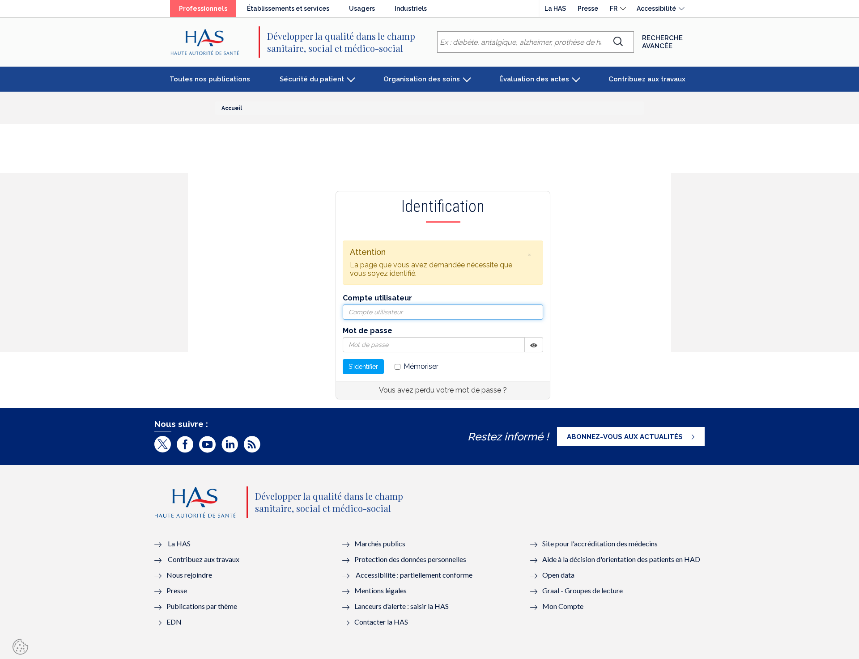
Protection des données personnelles (410, 559)
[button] (529, 254)
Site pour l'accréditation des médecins (600, 543)
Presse (588, 8)
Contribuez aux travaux (646, 79)
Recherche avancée (662, 42)
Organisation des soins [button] (421, 79)
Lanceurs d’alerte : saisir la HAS (401, 606)
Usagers (362, 8)
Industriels (411, 8)
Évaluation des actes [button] (534, 79)
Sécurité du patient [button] (312, 79)
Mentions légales (380, 590)
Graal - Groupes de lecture (582, 590)
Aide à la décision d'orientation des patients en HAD (621, 559)
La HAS (555, 8)
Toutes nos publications (210, 79)
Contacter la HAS (381, 621)
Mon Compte (562, 606)
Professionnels (203, 8)
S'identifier (363, 366)
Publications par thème (201, 606)
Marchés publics (380, 543)
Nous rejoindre (189, 574)
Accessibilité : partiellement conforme (414, 574)
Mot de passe (367, 330)
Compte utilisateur (377, 298)
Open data (558, 574)
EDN (174, 621)
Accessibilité (656, 8)
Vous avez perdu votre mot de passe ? (443, 390)
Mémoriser (421, 366)
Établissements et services (288, 8)
